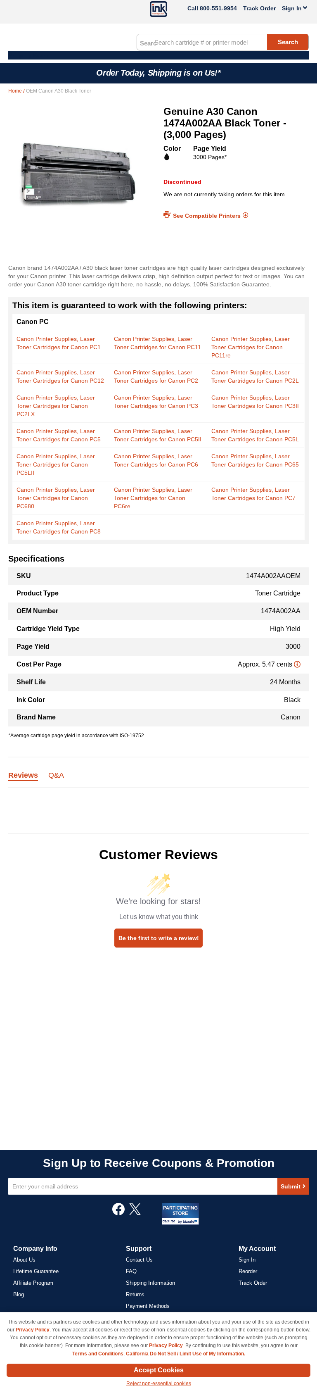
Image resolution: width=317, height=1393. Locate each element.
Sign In (247, 1260)
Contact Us (139, 1260)
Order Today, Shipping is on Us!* (158, 72)
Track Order (259, 8)
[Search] (148, 42)
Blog (18, 1294)
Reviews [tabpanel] (23, 775)
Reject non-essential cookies (158, 1383)
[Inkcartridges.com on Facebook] (118, 1213)
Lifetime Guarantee (36, 1271)
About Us (24, 1260)
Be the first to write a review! (158, 938)
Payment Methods (148, 1306)
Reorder (248, 1271)
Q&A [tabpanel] (56, 775)
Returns (135, 1294)
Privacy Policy (33, 1330)
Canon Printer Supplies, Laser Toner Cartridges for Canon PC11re (250, 347)
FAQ (131, 1271)
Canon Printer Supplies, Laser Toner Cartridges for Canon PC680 (56, 498)
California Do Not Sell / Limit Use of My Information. (185, 1354)
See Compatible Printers (207, 215)
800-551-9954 (218, 8)
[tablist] (158, 780)
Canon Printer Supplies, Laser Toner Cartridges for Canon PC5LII (56, 464)
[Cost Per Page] (297, 664)
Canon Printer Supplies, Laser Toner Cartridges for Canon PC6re (153, 498)
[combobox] (222, 42)
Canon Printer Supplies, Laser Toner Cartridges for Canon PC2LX (56, 405)
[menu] (158, 55)
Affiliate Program (33, 1283)
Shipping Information (150, 1283)
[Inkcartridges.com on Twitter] (135, 1213)
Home (15, 91)
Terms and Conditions (97, 1354)
